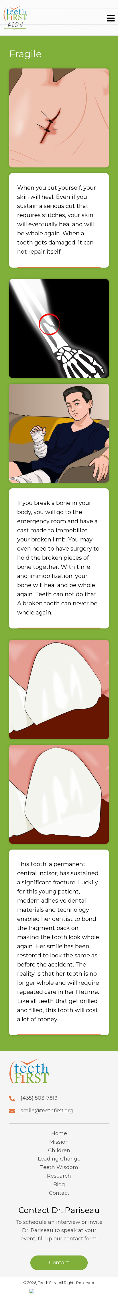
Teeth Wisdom (59, 1167)
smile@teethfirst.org (47, 1110)
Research (59, 1176)
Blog (59, 1184)
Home (59, 1133)
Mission (59, 1142)
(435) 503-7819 (39, 1098)
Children (59, 1150)
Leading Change (59, 1159)
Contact (59, 1193)
